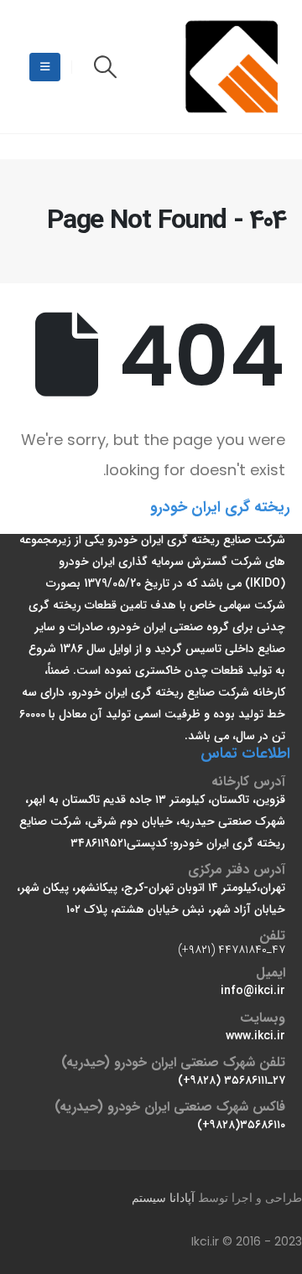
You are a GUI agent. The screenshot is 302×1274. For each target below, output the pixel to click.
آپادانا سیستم (163, 1198)
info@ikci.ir (253, 990)
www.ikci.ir (255, 1036)
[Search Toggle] (104, 66)
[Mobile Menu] (44, 67)
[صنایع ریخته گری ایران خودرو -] (233, 66)
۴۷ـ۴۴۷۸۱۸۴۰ (251, 949)
